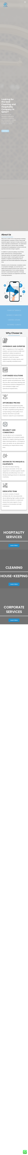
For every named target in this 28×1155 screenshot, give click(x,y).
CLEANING (14, 567)
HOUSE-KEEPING (14, 576)
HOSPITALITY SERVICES (13, 534)
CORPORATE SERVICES (14, 609)
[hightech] (5, 8)
